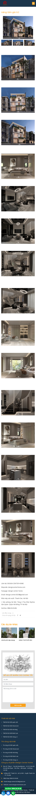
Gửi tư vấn (18, 705)
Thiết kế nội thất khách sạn (10, 733)
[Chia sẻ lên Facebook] (17, 615)
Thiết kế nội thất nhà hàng (10, 729)
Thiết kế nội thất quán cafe (10, 722)
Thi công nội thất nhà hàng (10, 752)
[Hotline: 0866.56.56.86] (13, 793)
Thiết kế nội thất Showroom (11, 726)
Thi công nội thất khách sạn (10, 756)
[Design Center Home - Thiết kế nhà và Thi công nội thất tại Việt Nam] (5, 3)
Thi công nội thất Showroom (11, 749)
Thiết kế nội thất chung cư (10, 737)
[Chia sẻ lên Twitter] (20, 615)
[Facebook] (8, 793)
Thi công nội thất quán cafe (10, 745)
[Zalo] (3, 793)
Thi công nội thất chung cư (10, 760)
